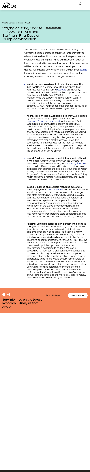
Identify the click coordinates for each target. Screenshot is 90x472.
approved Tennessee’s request (43, 121)
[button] (80, 4)
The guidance (55, 189)
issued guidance (76, 163)
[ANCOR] (42, 5)
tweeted (61, 89)
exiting (83, 69)
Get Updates (77, 295)
